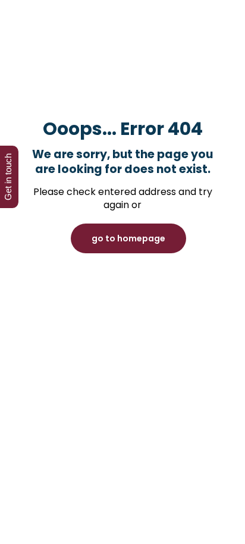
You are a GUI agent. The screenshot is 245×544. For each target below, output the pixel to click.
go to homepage (128, 238)
